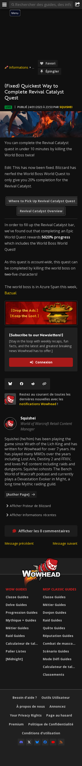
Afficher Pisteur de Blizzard (30, 506)
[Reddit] (33, 384)
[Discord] (21, 742)
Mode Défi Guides (57, 659)
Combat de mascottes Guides (60, 643)
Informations (18, 67)
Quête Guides (54, 628)
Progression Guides (22, 612)
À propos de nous (30, 706)
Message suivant (65, 543)
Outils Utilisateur (55, 697)
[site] (10, 399)
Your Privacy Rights (26, 715)
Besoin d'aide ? (25, 697)
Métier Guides (17, 628)
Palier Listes (16, 651)
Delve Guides (16, 605)
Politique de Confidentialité (50, 724)
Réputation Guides (58, 636)
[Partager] (77, 4)
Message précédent (19, 543)
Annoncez (57, 706)
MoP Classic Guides (59, 589)
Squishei (65, 107)
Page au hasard (59, 715)
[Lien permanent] (44, 384)
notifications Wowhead (37, 404)
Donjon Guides (54, 612)
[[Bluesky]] (10, 384)
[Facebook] (21, 384)
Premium (16, 724)
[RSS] (61, 742)
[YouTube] (53, 742)
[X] (29, 742)
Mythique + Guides (21, 620)
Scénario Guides (56, 651)
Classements (53, 674)
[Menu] (4, 4)
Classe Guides (17, 597)
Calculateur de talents (23, 643)
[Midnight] (14, 659)
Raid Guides (15, 636)
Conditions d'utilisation (41, 733)
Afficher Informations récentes (33, 515)
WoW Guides (16, 589)
